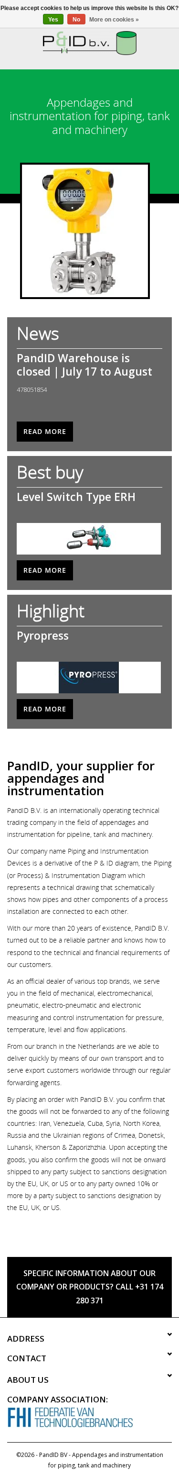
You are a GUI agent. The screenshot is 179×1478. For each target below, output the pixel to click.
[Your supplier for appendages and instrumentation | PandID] (90, 42)
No (76, 19)
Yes (53, 19)
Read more (44, 431)
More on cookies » (114, 19)
